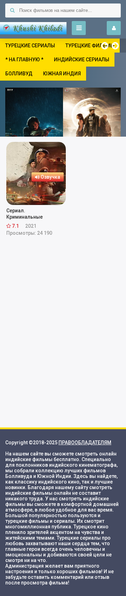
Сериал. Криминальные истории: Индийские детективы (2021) (30, 214)
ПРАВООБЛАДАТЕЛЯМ (84, 442)
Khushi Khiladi (33, 28)
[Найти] (12, 11)
